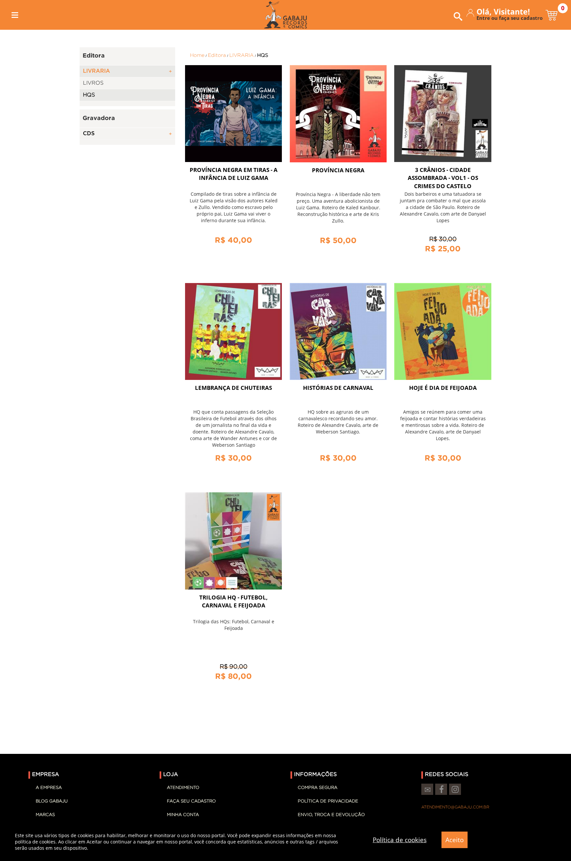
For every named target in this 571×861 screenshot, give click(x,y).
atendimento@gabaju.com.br (455, 807)
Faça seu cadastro (191, 801)
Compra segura (317, 788)
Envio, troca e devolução (331, 815)
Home (197, 55)
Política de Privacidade (328, 801)
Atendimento (183, 788)
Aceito (454, 840)
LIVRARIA (241, 55)
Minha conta (183, 815)
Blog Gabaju (52, 801)
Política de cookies (400, 840)
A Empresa (49, 788)
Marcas (45, 815)
